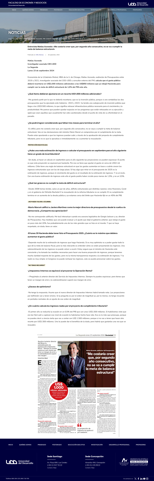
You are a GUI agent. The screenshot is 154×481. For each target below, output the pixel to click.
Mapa (54, 468)
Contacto (49, 468)
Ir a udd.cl (138, 4)
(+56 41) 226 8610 (92, 465)
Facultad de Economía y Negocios (27, 2)
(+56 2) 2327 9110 (54, 465)
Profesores (137, 10)
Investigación (96, 10)
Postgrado (58, 10)
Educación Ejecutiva (77, 10)
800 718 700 (25, 479)
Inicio (14, 10)
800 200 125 (16, 479)
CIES (21, 39)
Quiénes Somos (28, 10)
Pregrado (44, 10)
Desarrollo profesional (117, 10)
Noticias (15, 39)
